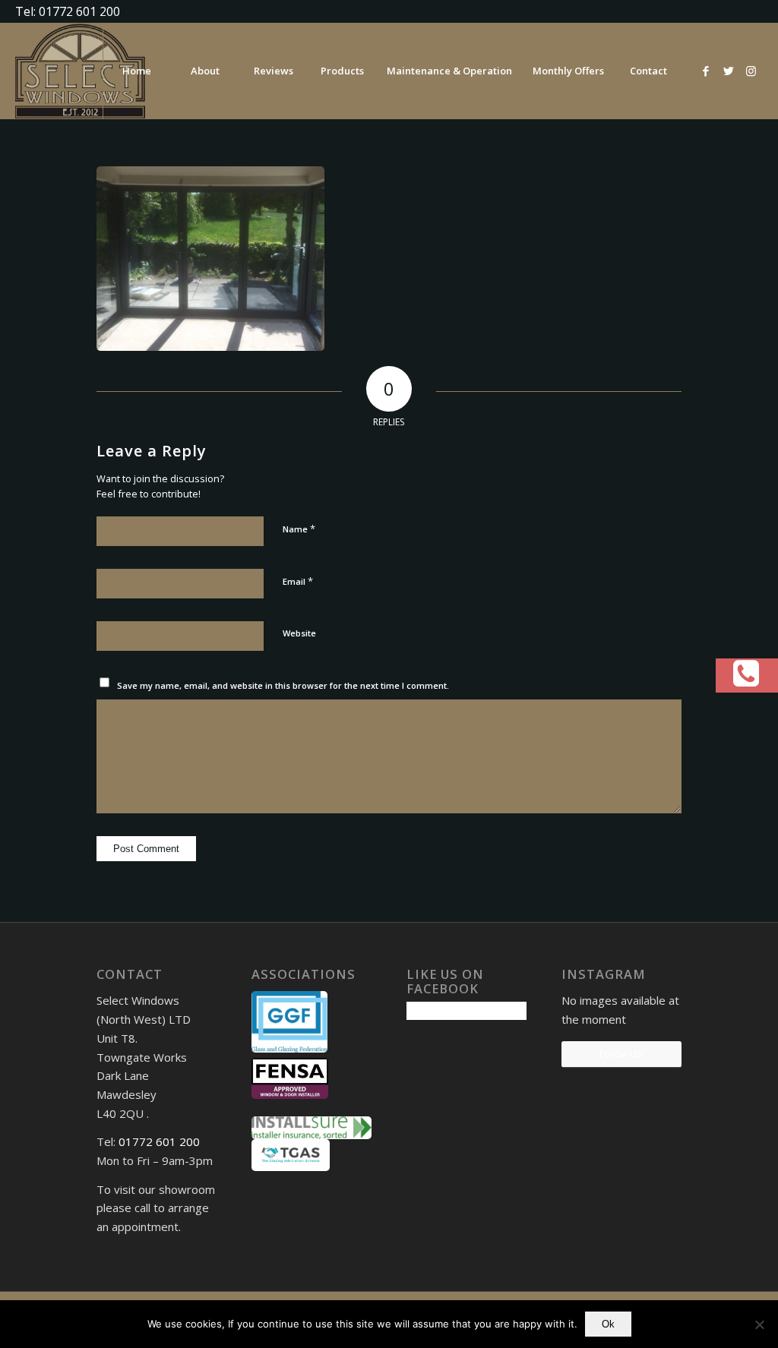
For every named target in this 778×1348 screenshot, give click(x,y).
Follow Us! (621, 1053)
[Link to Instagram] (751, 70)
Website (299, 633)
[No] (759, 1324)
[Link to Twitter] (728, 70)
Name (299, 528)
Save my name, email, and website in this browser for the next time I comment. (283, 685)
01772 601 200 (159, 1141)
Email (298, 581)
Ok (608, 1324)
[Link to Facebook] (705, 70)
